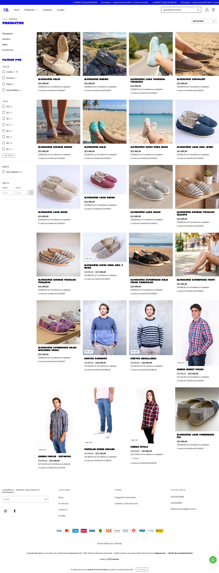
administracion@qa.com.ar (183, 508)
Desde (5, 188)
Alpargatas (7, 33)
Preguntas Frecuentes (125, 497)
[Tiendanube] (110, 559)
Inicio (16, 9)
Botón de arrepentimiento (180, 553)
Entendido (142, 569)
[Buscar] (198, 10)
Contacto (47, 9)
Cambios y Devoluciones (126, 503)
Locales (60, 9)
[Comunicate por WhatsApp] (213, 559)
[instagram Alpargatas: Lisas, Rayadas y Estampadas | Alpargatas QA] (5, 511)
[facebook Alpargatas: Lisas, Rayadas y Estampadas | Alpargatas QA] (15, 511)
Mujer (5, 44)
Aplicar (31, 192)
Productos (30, 9)
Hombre (6, 39)
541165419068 (177, 496)
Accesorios (7, 49)
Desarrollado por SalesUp (109, 543)
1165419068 (176, 502)
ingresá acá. (160, 553)
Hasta (18, 188)
